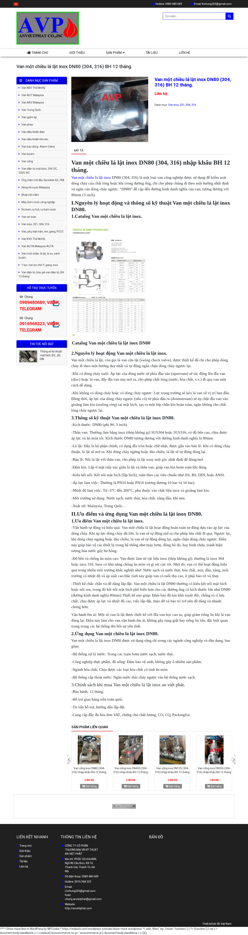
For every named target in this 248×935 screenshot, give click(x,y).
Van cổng (27, 161)
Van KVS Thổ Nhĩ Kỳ (33, 238)
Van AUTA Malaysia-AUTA (38, 246)
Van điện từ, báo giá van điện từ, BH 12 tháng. (41, 274)
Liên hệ (184, 53)
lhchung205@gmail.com (217, 3)
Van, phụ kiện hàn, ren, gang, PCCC (43, 231)
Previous (69, 757)
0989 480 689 (173, 3)
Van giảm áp (29, 117)
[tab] (78, 150)
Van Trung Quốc (31, 109)
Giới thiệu (77, 53)
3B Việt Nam (224, 923)
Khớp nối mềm (30, 194)
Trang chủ (40, 53)
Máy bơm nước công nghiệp (38, 202)
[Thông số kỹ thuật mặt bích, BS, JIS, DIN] (28, 356)
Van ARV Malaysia (33, 102)
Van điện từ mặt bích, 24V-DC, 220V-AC (38, 170)
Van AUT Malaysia (33, 95)
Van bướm (28, 154)
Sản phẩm (114, 53)
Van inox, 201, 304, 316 (182, 104)
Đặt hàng (91, 786)
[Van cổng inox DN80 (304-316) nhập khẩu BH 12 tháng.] (172, 749)
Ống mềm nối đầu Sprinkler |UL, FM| (43, 180)
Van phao (27, 124)
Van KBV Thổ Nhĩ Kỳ (33, 87)
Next (233, 757)
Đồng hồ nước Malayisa (36, 187)
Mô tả (78, 150)
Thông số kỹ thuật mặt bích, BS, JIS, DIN (51, 355)
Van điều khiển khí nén (35, 139)
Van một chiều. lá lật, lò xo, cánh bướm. (39, 255)
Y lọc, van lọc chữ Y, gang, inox (40, 265)
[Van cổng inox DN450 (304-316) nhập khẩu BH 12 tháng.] (214, 749)
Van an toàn (29, 216)
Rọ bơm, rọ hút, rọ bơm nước (39, 209)
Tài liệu (152, 53)
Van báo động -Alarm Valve (38, 146)
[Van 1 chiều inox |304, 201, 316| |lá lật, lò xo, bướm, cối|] (131, 749)
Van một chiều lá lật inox (91, 177)
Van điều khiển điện (33, 131)
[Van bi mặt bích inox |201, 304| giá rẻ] (89, 749)
